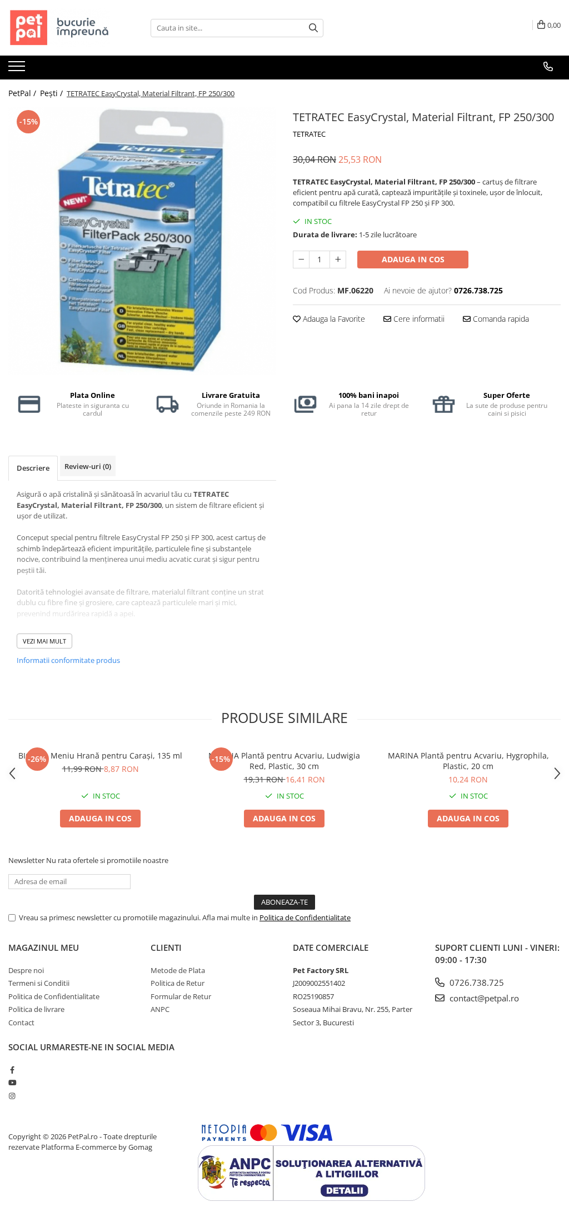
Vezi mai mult (44, 641)
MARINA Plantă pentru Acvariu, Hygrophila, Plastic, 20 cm (468, 760)
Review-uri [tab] (87, 466)
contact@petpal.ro (483, 998)
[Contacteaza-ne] (548, 67)
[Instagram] (12, 1096)
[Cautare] (313, 28)
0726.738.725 (475, 982)
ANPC (160, 1009)
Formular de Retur (181, 996)
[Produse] (18, 69)
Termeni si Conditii (38, 983)
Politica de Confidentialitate (305, 917)
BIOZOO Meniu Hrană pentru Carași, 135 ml (100, 755)
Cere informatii (418, 318)
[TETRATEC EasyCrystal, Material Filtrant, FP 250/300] (142, 241)
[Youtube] (12, 1083)
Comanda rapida (500, 318)
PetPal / (23, 93)
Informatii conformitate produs (68, 660)
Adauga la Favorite (333, 318)
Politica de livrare (36, 1009)
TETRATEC (309, 134)
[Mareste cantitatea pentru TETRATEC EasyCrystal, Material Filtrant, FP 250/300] (338, 259)
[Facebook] (12, 1070)
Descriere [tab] (33, 468)
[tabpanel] (142, 241)
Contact (21, 1023)
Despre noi (26, 970)
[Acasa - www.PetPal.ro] (63, 27)
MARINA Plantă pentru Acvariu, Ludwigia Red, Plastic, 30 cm (284, 760)
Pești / (52, 93)
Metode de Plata (178, 970)
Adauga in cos (413, 259)
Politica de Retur (177, 983)
